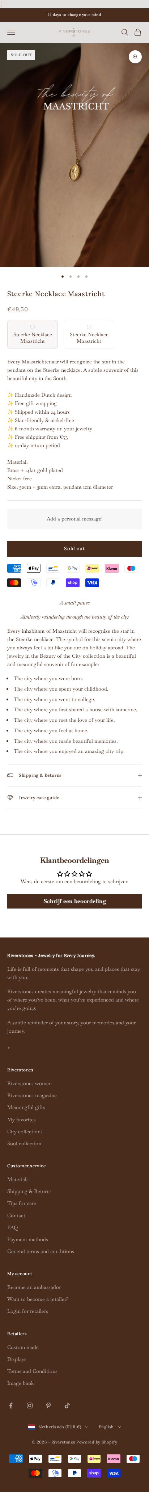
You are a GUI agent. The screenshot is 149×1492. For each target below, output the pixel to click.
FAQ (12, 1227)
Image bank (20, 1383)
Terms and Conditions (32, 1371)
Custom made (23, 1347)
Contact (16, 1215)
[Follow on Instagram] (29, 1405)
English (106, 1426)
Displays (16, 1359)
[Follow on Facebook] (10, 1405)
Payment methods (27, 1239)
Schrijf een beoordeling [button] (74, 901)
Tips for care (21, 1203)
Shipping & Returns (29, 1191)
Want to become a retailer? (37, 1299)
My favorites (21, 1119)
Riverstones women (29, 1083)
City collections (25, 1131)
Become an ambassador (34, 1287)
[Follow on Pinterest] (48, 1405)
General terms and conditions (40, 1251)
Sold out (74, 548)
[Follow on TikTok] (67, 1405)
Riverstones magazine (32, 1095)
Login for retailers (27, 1311)
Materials (18, 1179)
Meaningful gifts (26, 1107)
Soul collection (24, 1143)
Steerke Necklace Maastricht (32, 337)
